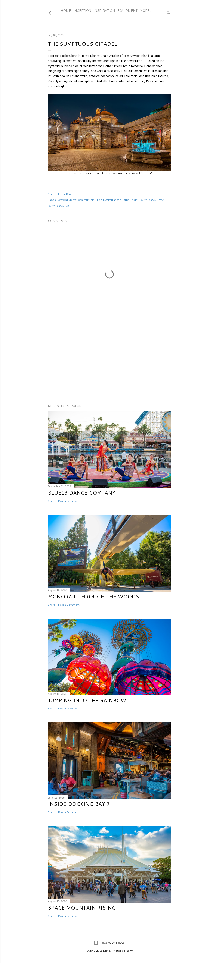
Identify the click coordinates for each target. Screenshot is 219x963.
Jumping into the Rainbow (87, 700)
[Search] (168, 12)
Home (66, 11)
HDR (99, 199)
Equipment (127, 11)
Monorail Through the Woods (93, 596)
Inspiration (104, 11)
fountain (89, 199)
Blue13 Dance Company (81, 492)
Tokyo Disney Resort (152, 199)
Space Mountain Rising (82, 907)
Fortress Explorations (70, 199)
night (135, 199)
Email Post (65, 194)
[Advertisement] (109, 363)
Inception (82, 11)
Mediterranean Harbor (116, 199)
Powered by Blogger (113, 942)
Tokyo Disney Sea (58, 205)
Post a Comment (69, 501)
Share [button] (51, 194)
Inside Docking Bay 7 (79, 804)
